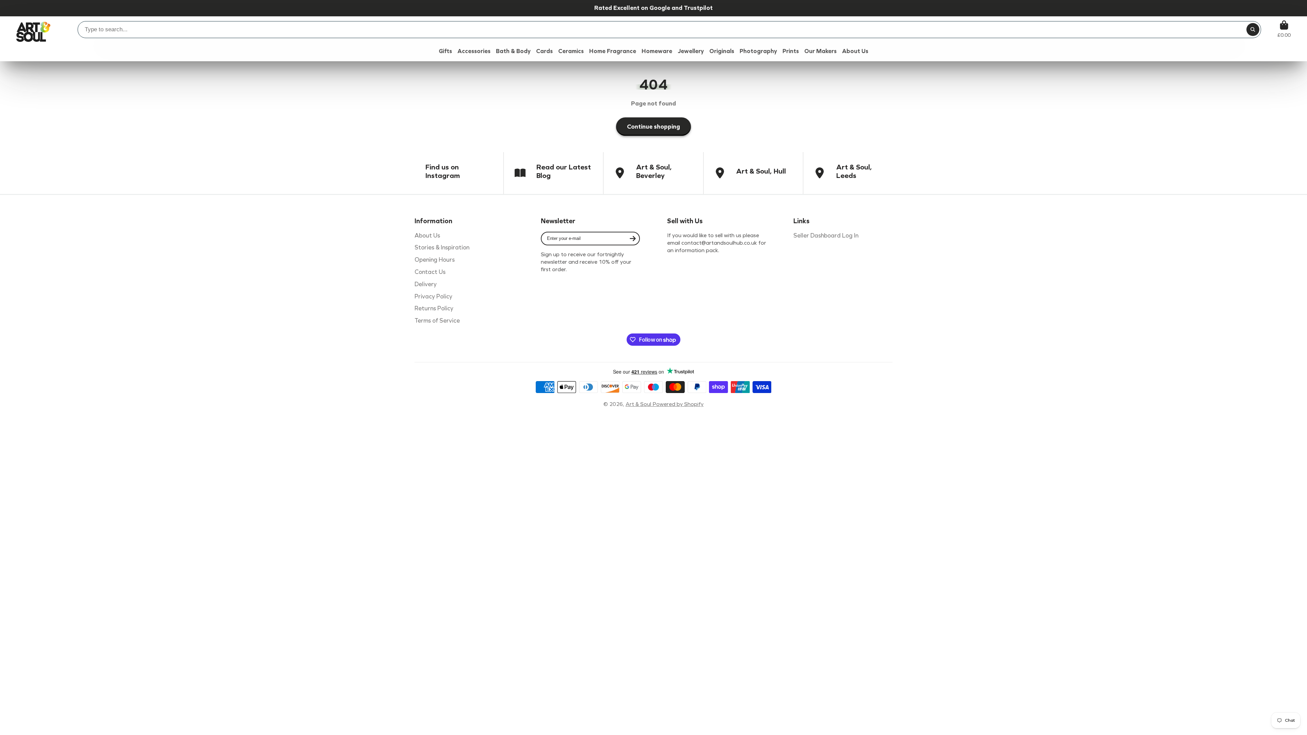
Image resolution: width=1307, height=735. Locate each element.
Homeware (657, 51)
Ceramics (571, 51)
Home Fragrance (612, 51)
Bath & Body (513, 51)
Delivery (426, 284)
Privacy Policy (433, 296)
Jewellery (691, 51)
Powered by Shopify (678, 404)
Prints (790, 51)
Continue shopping (653, 126)
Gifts (445, 51)
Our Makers (820, 51)
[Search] (1252, 29)
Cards (544, 51)
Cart (1284, 29)
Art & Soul (639, 404)
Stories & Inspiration (442, 247)
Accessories (473, 51)
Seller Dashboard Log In (825, 235)
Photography (758, 51)
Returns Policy (434, 308)
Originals (721, 51)
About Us (427, 235)
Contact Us (430, 272)
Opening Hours (435, 259)
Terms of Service (437, 320)
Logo (33, 29)
